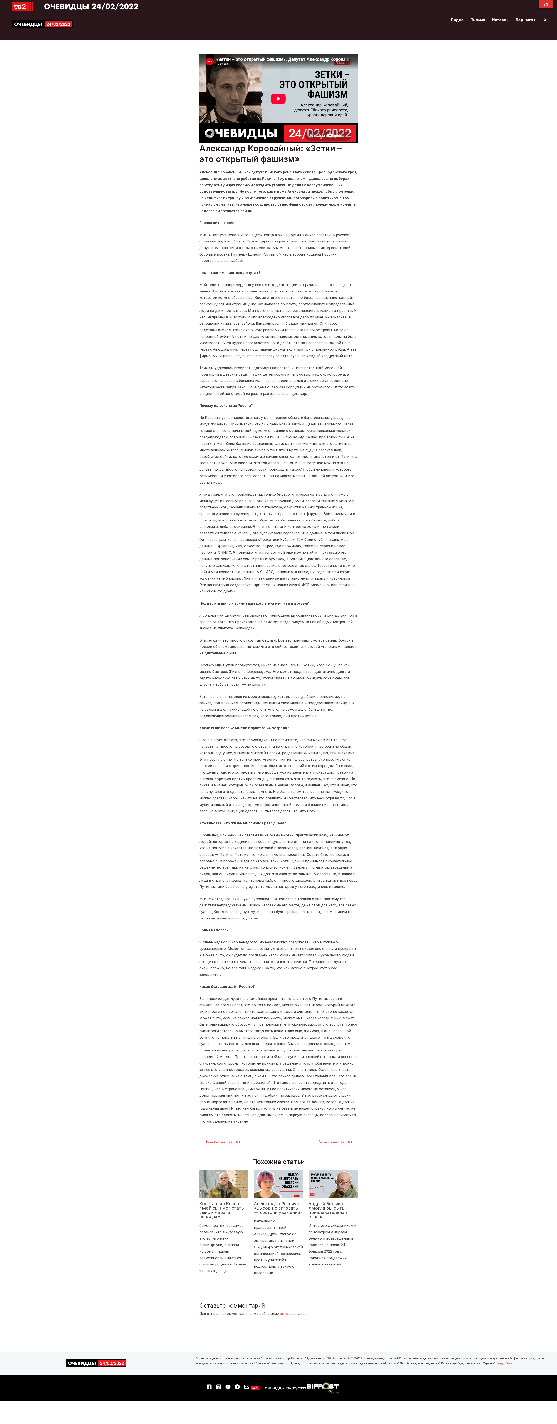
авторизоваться (294, 1313)
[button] (545, 20)
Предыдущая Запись (220, 1141)
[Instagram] (219, 1387)
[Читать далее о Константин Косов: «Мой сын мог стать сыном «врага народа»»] (223, 1184)
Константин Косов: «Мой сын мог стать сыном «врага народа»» (221, 1210)
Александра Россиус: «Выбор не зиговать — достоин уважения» (278, 1208)
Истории (500, 20)
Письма (478, 20)
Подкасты (525, 20)
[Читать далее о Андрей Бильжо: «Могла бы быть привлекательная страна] (333, 1184)
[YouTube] (228, 1387)
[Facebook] (209, 1387)
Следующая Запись (338, 1141)
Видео (457, 20)
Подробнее (504, 1363)
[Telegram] (237, 1387)
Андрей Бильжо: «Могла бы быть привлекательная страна (328, 1210)
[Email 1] (247, 1387)
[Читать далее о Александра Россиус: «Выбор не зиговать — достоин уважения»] (278, 1184)
